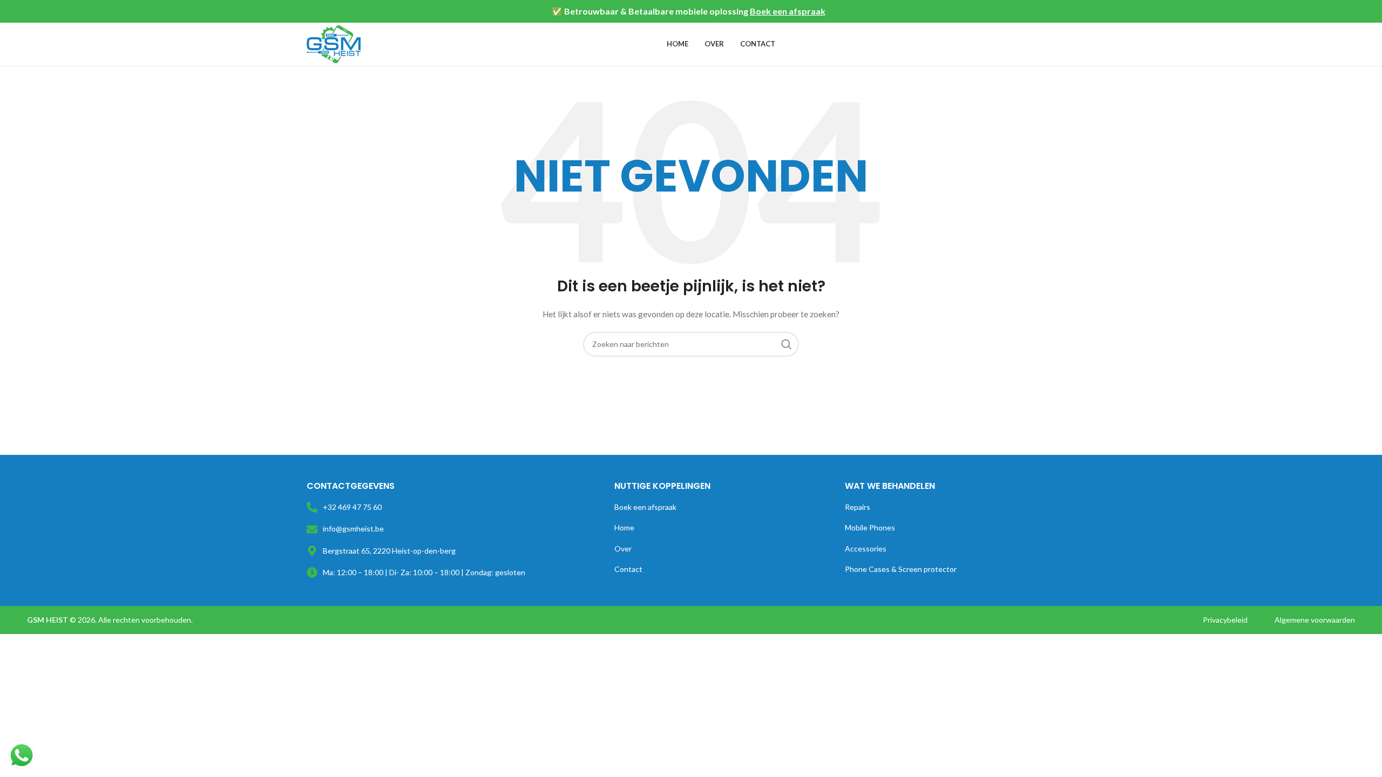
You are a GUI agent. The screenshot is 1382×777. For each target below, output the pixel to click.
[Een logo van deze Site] (334, 43)
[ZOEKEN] (786, 344)
